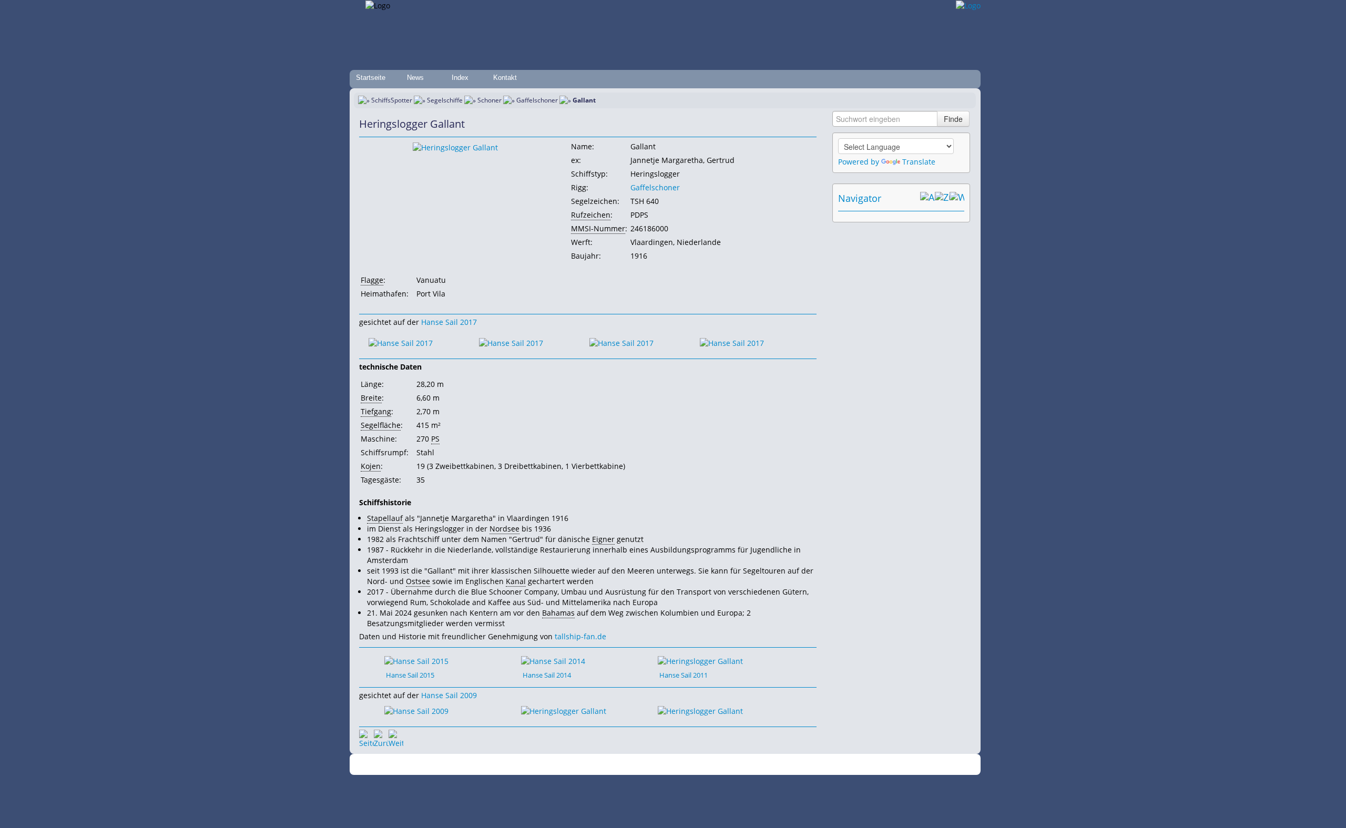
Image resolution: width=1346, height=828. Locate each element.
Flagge (372, 280)
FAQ (715, 764)
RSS (817, 764)
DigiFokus (791, 764)
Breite (371, 398)
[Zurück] (381, 737)
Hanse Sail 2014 (547, 675)
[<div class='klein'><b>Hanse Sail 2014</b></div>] (455, 147)
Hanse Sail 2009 (449, 695)
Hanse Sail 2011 (683, 675)
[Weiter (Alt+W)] (957, 198)
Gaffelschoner (537, 100)
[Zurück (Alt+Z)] (942, 198)
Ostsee (418, 581)
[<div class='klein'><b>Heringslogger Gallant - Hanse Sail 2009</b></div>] (563, 710)
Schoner (489, 100)
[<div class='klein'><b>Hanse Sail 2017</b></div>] (401, 342)
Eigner (603, 539)
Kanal (516, 581)
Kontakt (505, 77)
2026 (486, 764)
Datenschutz (611, 764)
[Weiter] (396, 737)
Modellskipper (749, 764)
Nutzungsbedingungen (669, 764)
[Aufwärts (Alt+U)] (927, 198)
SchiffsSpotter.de (521, 764)
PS (435, 439)
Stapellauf (385, 518)
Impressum (569, 764)
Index (460, 77)
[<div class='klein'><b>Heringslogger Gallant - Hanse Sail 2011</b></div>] (700, 660)
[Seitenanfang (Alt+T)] (366, 737)
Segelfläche (381, 425)
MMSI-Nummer (598, 228)
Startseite (370, 77)
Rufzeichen (590, 215)
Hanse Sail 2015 (410, 675)
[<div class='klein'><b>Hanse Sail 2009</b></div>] (416, 710)
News (415, 77)
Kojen (371, 466)
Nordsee (504, 529)
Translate (918, 162)
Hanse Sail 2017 (449, 322)
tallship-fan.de (580, 636)
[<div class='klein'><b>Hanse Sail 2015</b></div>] (416, 660)
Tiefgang (376, 411)
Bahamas (558, 613)
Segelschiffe (445, 100)
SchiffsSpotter (391, 100)
